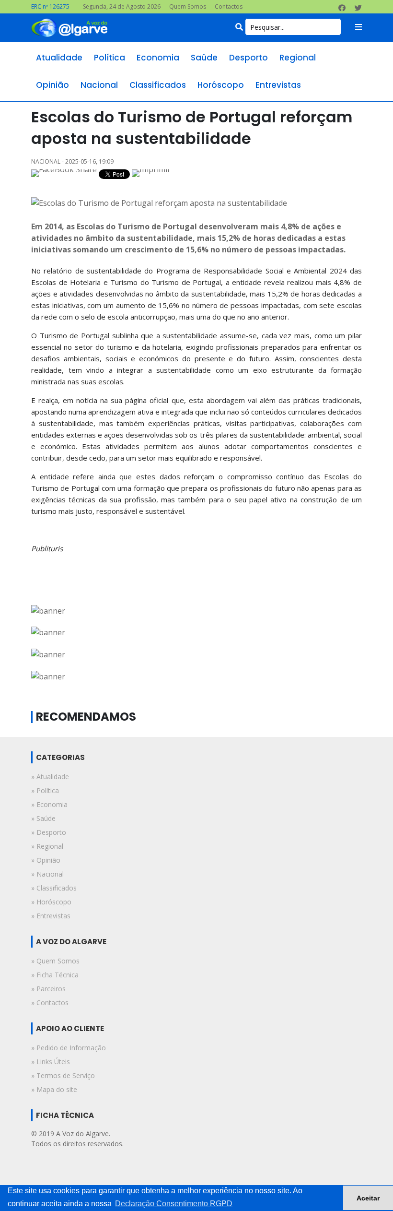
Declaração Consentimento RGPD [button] (173, 1203)
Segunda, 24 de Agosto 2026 (122, 6)
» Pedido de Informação (68, 1047)
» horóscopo (51, 901)
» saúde (43, 818)
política (109, 57)
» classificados (54, 887)
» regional (47, 846)
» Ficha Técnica (55, 974)
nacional (99, 85)
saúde (204, 57)
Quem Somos (187, 6)
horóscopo (220, 85)
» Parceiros (48, 988)
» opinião (45, 860)
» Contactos (50, 1002)
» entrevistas (50, 915)
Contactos (229, 6)
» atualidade (50, 776)
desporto (248, 57)
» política (45, 790)
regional (297, 57)
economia (158, 57)
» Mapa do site (54, 1089)
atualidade (59, 57)
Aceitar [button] (368, 1198)
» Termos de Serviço (63, 1075)
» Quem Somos (55, 960)
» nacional (47, 874)
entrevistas (278, 85)
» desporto (48, 832)
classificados (157, 85)
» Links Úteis (50, 1061)
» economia (49, 804)
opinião (52, 85)
